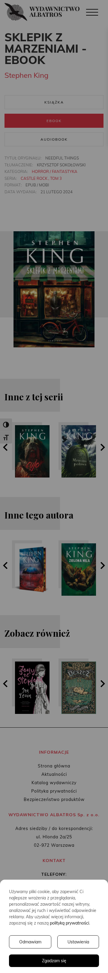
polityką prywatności (69, 923)
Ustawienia (78, 942)
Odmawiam (30, 942)
